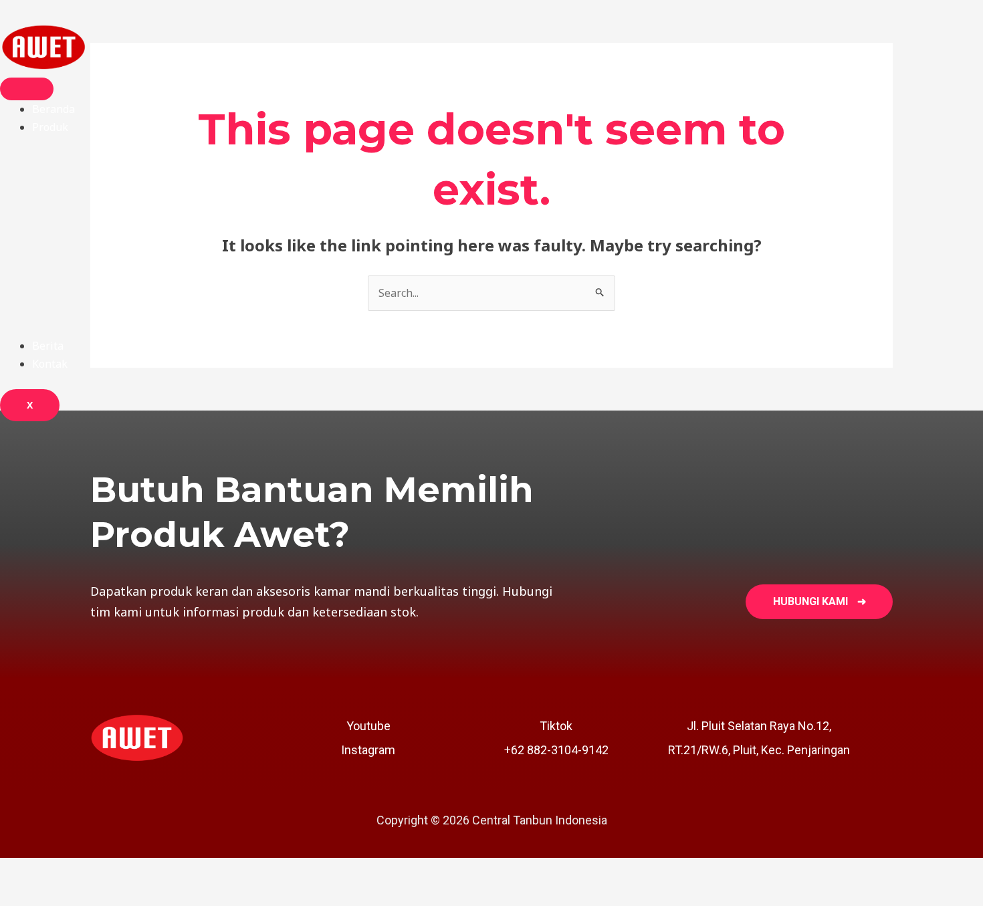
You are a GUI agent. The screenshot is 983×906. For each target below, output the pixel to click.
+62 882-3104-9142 (556, 750)
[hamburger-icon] (26, 89)
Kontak (50, 363)
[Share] (139, 870)
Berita (48, 345)
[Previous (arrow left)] (26, 894)
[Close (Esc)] (195, 870)
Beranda (53, 109)
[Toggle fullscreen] (83, 870)
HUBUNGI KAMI (819, 601)
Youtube (368, 726)
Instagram (368, 750)
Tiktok (556, 726)
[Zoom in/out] (26, 870)
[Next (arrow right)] (83, 894)
